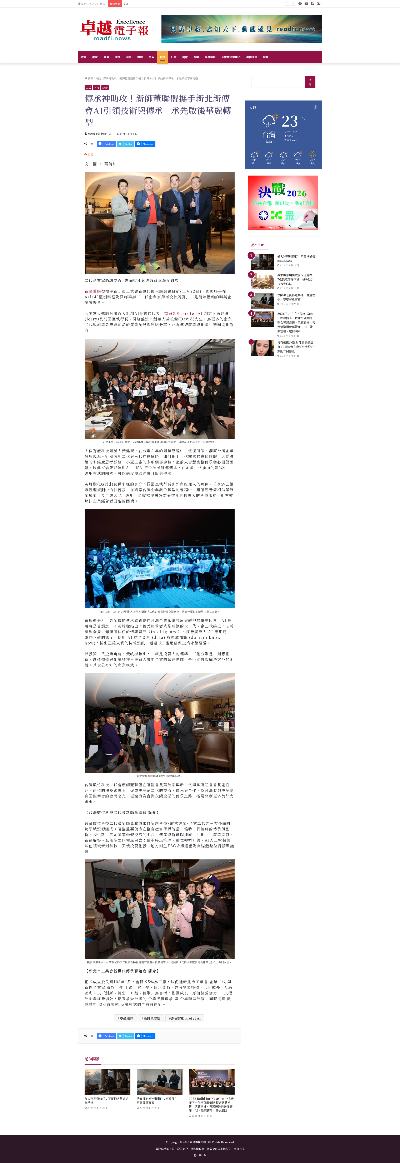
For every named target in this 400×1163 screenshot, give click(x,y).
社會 (173, 57)
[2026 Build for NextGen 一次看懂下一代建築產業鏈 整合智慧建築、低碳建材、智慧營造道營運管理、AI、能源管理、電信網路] (212, 1082)
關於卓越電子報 (164, 1149)
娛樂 (196, 57)
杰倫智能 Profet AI (184, 313)
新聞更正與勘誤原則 (219, 1149)
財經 (140, 57)
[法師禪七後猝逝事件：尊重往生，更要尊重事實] (159, 1082)
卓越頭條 (126, 1018)
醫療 (185, 57)
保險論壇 (210, 57)
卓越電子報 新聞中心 (99, 133)
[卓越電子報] (114, 29)
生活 (151, 57)
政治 (106, 57)
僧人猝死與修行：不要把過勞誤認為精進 (106, 1100)
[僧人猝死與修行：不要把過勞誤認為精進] (107, 1082)
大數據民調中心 (230, 57)
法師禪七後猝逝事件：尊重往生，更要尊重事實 (158, 1100)
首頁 (83, 57)
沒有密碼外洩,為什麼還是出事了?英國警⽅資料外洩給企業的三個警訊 (295, 346)
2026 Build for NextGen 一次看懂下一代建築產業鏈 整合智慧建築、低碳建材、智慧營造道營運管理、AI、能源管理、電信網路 (211, 1104)
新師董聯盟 (95, 291)
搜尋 (310, 82)
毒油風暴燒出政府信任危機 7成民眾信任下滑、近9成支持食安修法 (296, 279)
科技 (162, 57)
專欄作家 (251, 57)
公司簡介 (182, 1149)
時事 (128, 57)
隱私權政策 (197, 1149)
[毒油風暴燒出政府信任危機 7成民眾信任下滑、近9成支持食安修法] (262, 281)
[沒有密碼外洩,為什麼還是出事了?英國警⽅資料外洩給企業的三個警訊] (262, 348)
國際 (117, 57)
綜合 (265, 57)
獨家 (95, 57)
